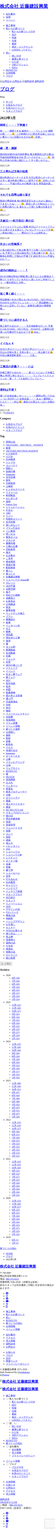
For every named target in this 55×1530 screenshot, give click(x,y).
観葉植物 (10, 692)
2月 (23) (16, 1153)
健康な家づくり (20, 59)
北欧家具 (10, 549)
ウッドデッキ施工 (15, 613)
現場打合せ (12, 750)
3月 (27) (16, 993)
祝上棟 (9, 936)
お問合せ (10, 1347)
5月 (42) (16, 1104)
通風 (8, 801)
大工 (8, 628)
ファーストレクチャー (17, 714)
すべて (9, 102)
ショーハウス (13, 852)
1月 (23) (16, 999)
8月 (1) (15, 1240)
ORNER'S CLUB (8, 1502)
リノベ (9, 516)
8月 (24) (16, 1017)
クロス (9, 747)
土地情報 (10, 73)
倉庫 (8, 622)
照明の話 (10, 442)
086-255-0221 (12, 1279)
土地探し (10, 732)
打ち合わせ (12, 879)
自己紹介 (10, 897)
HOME (9, 1253)
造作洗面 (10, 683)
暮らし (9, 570)
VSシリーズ (12, 912)
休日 (8, 708)
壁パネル (10, 534)
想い (8, 53)
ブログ (9, 76)
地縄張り (10, 598)
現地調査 (10, 779)
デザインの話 (13, 909)
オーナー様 (12, 861)
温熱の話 (10, 943)
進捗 (8, 641)
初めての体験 (13, 595)
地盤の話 (10, 952)
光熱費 (9, 717)
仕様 (14, 40)
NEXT (11, 413)
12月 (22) (16, 1005)
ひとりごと (12, 955)
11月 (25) (16, 1164)
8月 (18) (16, 978)
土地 (8, 765)
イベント (10, 20)
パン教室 (10, 531)
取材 (8, 738)
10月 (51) (16, 1089)
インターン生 (13, 625)
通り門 (9, 698)
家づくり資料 (13, 729)
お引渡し (10, 924)
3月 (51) (16, 1110)
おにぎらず (12, 498)
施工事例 (10, 25)
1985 (8, 513)
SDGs (14, 67)
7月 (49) (16, 1098)
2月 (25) (16, 1074)
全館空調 (10, 589)
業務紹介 (10, 619)
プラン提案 (12, 723)
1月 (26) (16, 1077)
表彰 (8, 837)
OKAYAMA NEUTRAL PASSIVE (24, 445)
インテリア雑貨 (14, 891)
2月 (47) (16, 1114)
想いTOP (16, 56)
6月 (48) (16, 1101)
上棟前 (9, 486)
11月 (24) (16, 1125)
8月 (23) (16, 1213)
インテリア (12, 888)
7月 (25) (16, 1020)
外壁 (8, 662)
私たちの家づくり (15, 28)
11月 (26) (16, 1008)
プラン (9, 616)
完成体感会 (12, 701)
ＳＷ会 (9, 946)
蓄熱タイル (12, 537)
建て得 (9, 870)
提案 (8, 741)
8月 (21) (16, 1134)
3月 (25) (16, 1150)
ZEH (8, 906)
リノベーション (14, 903)
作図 (8, 689)
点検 (8, 795)
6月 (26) (16, 984)
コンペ (9, 834)
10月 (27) (16, 1011)
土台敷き (10, 555)
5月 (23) (16, 1026)
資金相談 (10, 561)
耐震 (8, 448)
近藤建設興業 (13, 577)
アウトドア (12, 668)
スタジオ (10, 540)
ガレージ (10, 583)
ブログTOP (17, 1467)
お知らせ (10, 1352)
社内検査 (10, 459)
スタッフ (10, 900)
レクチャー (12, 858)
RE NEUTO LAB (14, 810)
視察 (8, 831)
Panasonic (10, 474)
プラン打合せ (13, 528)
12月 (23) (16, 1044)
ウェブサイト (13, 768)
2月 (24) (16, 996)
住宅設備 (10, 477)
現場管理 (10, 825)
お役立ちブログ (14, 105)
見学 (8, 876)
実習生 (9, 788)
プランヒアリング (15, 762)
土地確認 (10, 604)
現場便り (10, 939)
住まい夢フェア (14, 674)
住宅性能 (10, 522)
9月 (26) (16, 1053)
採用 (8, 17)
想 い (12, 1423)
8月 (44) (16, 1095)
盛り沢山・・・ (14, 933)
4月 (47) (16, 1107)
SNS (8, 849)
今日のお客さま (14, 930)
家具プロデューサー (16, 792)
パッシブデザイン (15, 921)
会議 (8, 864)
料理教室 (10, 495)
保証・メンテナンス (22, 47)
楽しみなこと (13, 525)
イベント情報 (13, 726)
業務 (8, 631)
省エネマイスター (15, 804)
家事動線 (10, 650)
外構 (8, 656)
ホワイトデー (13, 798)
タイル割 (10, 647)
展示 (8, 552)
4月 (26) (16, 1068)
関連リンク (12, 1361)
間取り (9, 468)
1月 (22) (16, 1038)
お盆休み (10, 601)
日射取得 (10, 483)
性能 (14, 37)
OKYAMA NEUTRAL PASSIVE (22, 451)
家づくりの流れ (8, 1248)
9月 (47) (16, 1092)
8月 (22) (16, 1174)
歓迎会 (9, 744)
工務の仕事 (12, 546)
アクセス (10, 1338)
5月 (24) (16, 987)
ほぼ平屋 (10, 586)
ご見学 (9, 558)
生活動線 (10, 653)
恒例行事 (10, 471)
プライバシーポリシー (17, 1364)
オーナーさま (13, 756)
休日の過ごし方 (14, 665)
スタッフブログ (14, 111)
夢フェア (10, 677)
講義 (8, 840)
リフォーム (12, 492)
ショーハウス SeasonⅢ (17, 580)
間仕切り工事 (13, 637)
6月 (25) (16, 1141)
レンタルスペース (15, 489)
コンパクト (12, 465)
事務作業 (10, 543)
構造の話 (10, 915)
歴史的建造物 (13, 819)
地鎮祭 (9, 918)
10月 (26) (16, 1050)
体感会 (9, 949)
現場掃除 (10, 720)
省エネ (9, 843)
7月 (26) (16, 981)
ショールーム (13, 873)
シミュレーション (15, 507)
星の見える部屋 (14, 695)
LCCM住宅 (11, 453)
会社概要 (16, 1449)
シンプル (10, 462)
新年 (8, 480)
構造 (8, 807)
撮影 (8, 735)
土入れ (9, 782)
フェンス (10, 659)
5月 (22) (16, 1065)
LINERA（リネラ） (22, 50)
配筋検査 (10, 567)
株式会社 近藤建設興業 (24, 6)
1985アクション (20, 64)
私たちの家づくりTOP (23, 31)
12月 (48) (16, 1083)
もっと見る (6, 964)
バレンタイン (13, 846)
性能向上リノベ (14, 519)
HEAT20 (10, 777)
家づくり (10, 574)
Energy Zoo (11, 504)
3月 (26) (16, 1189)
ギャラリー (12, 885)
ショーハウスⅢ (14, 855)
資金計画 (10, 564)
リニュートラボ (14, 828)
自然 (8, 704)
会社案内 (10, 14)
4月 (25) (16, 990)
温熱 (8, 501)
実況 (8, 607)
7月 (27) (16, 1177)
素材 (14, 43)
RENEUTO (11, 70)
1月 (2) (15, 1243)
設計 (14, 34)
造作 (8, 686)
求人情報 (10, 1341)
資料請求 (10, 1344)
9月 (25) (16, 1014)
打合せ (9, 510)
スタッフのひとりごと (17, 812)
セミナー (10, 927)
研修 (8, 867)
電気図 (9, 634)
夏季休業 (10, 610)
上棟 (8, 759)
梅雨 (8, 711)
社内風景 (10, 882)
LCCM (15, 62)
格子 (8, 592)
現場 (8, 822)
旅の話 (9, 815)
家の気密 (10, 958)
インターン (12, 785)
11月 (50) (16, 1086)
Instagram (10, 753)
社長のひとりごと (15, 108)
